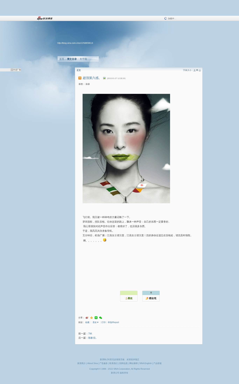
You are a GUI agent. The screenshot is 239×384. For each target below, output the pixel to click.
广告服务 (103, 363)
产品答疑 (157, 363)
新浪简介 (81, 363)
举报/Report (113, 322)
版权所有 (124, 373)
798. (90, 333)
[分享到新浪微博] (87, 317)
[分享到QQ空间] (91, 317)
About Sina (92, 363)
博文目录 (72, 59)
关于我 (83, 59)
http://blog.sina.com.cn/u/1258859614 (75, 43)
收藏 (87, 322)
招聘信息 (123, 363)
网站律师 (133, 363)
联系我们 (113, 363)
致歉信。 (93, 338)
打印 (103, 322)
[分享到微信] (100, 317)
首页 (61, 59)
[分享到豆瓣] (96, 317)
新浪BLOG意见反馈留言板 (112, 359)
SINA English (145, 363)
